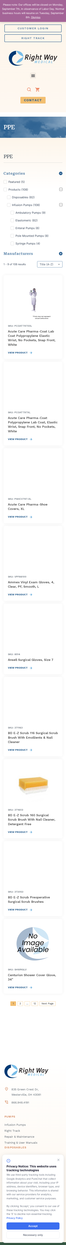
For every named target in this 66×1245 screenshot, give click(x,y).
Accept (33, 1226)
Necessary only (33, 1235)
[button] (33, 75)
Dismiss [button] (35, 17)
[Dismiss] (58, 1159)
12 (35, 1003)
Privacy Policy (15, 1217)
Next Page (48, 1003)
